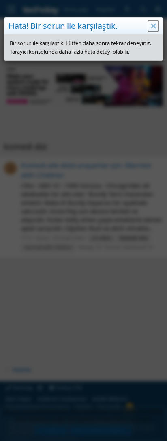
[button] (153, 26)
